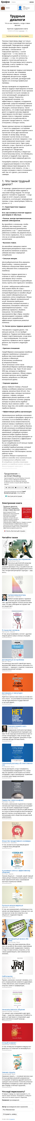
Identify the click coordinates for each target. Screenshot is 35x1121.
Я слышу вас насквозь (10, 630)
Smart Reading (25, 36)
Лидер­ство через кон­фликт (13, 800)
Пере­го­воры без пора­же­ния (19, 559)
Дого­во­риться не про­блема (13, 660)
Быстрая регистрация (15, 496)
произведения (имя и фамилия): (15, 1107)
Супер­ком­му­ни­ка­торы (17, 595)
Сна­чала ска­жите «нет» (17, 726)
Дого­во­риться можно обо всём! (18, 940)
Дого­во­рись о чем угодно (12, 693)
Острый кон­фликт (9, 1043)
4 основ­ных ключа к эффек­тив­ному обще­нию (16, 871)
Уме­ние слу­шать (8, 1072)
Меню (32, 2)
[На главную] (5, 2)
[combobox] (19, 2)
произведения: (10, 1100)
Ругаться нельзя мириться (12, 905)
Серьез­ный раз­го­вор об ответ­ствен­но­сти (17, 764)
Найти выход (7, 976)
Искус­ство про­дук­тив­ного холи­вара (16, 841)
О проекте (12, 1119)
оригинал (21, 31)
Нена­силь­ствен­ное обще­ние (13, 1009)
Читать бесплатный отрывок (15, 531)
